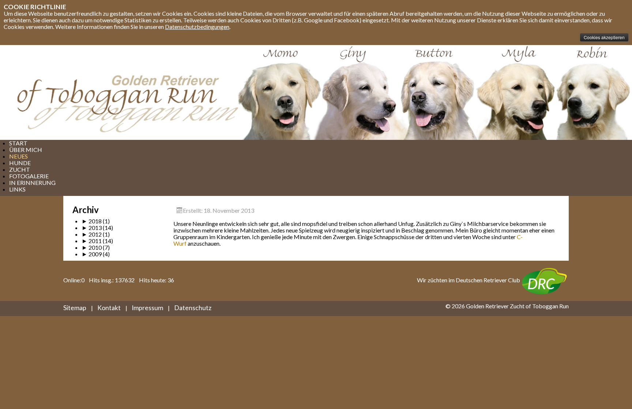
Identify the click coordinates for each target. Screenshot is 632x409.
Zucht (19, 169)
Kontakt (109, 308)
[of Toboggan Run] (117, 92)
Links (17, 189)
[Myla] (515, 92)
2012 (92, 234)
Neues (18, 156)
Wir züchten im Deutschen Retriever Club (468, 279)
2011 (92, 240)
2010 (92, 247)
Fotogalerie (29, 175)
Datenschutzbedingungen (197, 26)
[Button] (436, 92)
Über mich (25, 149)
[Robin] (594, 92)
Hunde (20, 162)
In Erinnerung (32, 182)
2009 (92, 253)
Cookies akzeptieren (604, 37)
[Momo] (278, 92)
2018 (92, 220)
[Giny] (360, 92)
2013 (92, 227)
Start (18, 143)
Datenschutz (192, 308)
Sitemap (74, 308)
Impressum (147, 308)
